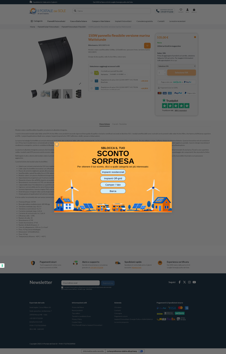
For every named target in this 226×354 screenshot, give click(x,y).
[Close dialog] (57, 144)
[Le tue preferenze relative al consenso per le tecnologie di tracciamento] (2, 265)
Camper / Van (113, 184)
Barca (113, 191)
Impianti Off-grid (113, 178)
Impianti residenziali (113, 172)
